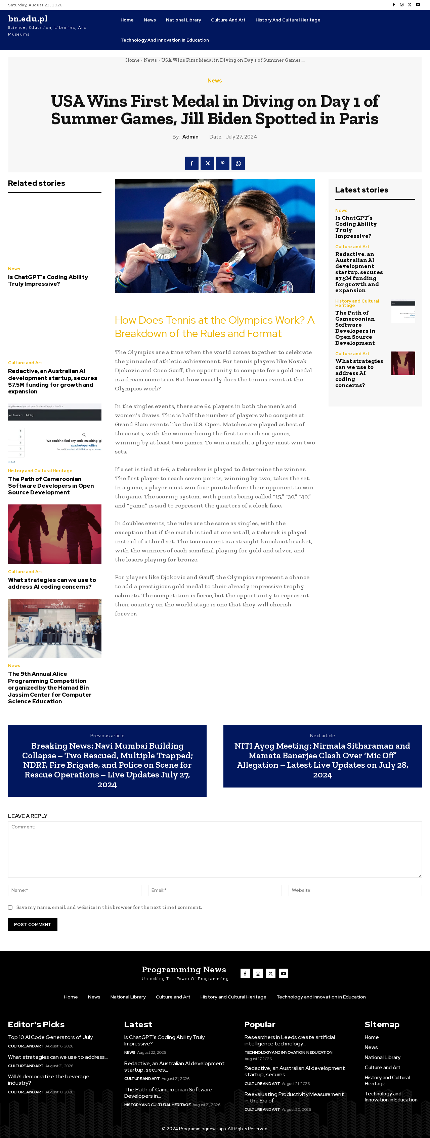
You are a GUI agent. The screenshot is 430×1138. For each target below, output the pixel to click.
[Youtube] (418, 5)
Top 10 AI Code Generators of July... (51, 1037)
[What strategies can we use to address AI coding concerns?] (54, 534)
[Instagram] (402, 5)
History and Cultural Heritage (40, 471)
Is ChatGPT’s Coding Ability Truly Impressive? (48, 280)
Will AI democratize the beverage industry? (48, 1079)
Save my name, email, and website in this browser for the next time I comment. (109, 907)
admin (190, 137)
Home (132, 60)
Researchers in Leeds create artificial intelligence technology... (290, 1040)
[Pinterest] (222, 163)
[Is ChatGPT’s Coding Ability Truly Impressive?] (54, 231)
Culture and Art (25, 363)
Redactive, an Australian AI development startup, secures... (174, 1066)
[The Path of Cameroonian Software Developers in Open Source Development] (54, 433)
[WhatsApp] (238, 163)
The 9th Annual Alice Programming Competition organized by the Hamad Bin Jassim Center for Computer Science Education (50, 687)
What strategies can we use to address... (58, 1057)
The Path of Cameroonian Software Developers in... (168, 1092)
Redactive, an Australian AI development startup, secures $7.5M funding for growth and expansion (52, 381)
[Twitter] (410, 5)
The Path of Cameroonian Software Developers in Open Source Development (51, 485)
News (150, 60)
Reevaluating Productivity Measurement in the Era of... (294, 1097)
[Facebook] (394, 5)
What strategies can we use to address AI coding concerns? (52, 583)
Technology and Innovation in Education (289, 1052)
